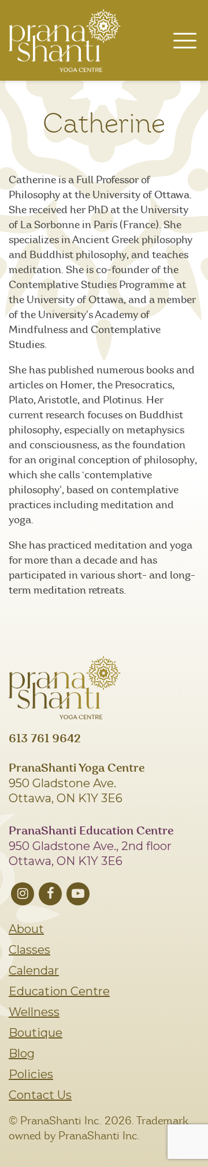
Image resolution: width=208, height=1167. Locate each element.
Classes (29, 950)
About (26, 929)
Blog (22, 1053)
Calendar (34, 970)
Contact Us (40, 1095)
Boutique (35, 1033)
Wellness (34, 1012)
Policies (31, 1074)
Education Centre (59, 991)
